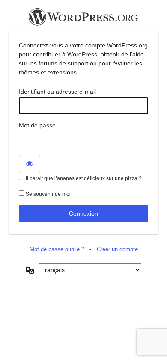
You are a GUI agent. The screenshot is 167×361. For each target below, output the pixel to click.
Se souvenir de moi (47, 194)
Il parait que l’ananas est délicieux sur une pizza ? (83, 178)
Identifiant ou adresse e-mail (57, 91)
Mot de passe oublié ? (57, 249)
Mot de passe (37, 125)
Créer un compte (117, 249)
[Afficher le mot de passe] (29, 163)
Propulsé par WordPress (83, 19)
